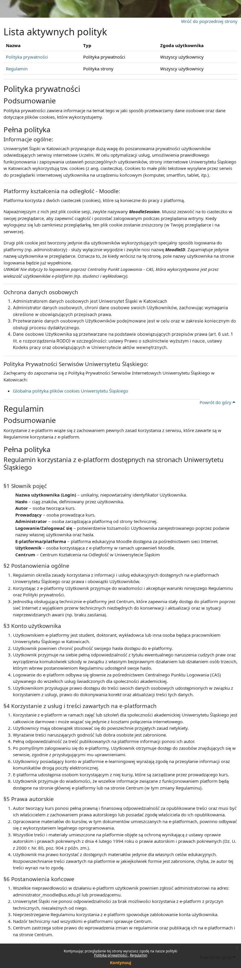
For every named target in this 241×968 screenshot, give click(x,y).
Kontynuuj (120, 962)
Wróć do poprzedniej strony (209, 21)
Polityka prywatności (111, 955)
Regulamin (138, 955)
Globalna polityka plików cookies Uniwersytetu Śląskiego (70, 391)
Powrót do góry (216, 402)
